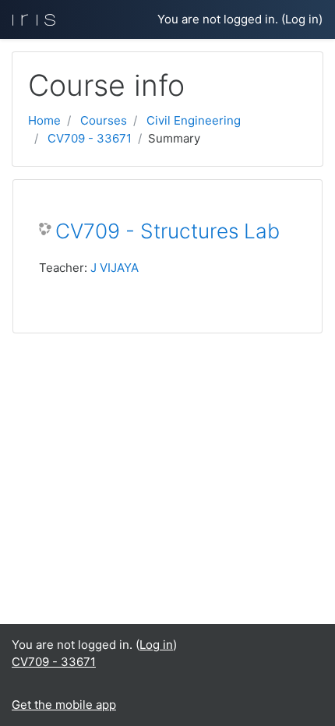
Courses (103, 120)
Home (44, 120)
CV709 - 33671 (90, 138)
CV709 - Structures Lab (167, 231)
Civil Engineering (193, 120)
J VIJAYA (114, 267)
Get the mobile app (64, 704)
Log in (302, 19)
